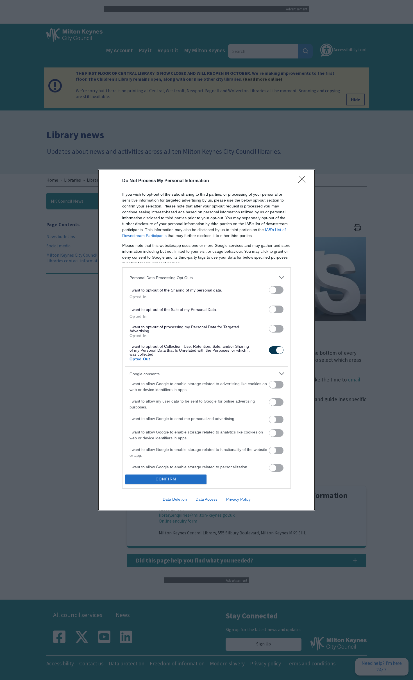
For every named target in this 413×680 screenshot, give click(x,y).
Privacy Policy (238, 499)
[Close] (303, 181)
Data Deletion (175, 499)
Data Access (206, 499)
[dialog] (206, 340)
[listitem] (206, 278)
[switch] (276, 290)
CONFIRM (166, 479)
